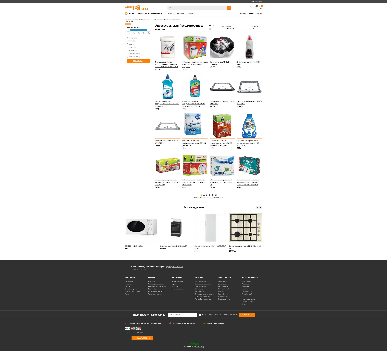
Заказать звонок (142, 338)
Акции (127, 294)
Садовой (221, 291)
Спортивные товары (248, 299)
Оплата (127, 286)
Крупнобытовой (247, 291)
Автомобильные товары (203, 299)
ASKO (131, 41)
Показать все (138, 61)
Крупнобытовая (223, 294)
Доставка (128, 284)
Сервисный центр (131, 289)
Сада (243, 296)
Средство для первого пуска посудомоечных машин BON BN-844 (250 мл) (249, 143)
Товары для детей (248, 301)
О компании (129, 281)
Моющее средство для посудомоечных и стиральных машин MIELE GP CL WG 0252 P (166, 64)
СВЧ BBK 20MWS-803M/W (134, 246)
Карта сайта (152, 289)
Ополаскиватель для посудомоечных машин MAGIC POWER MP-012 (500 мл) (193, 103)
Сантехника (199, 289)
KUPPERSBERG (134, 53)
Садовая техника (201, 286)
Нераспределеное (224, 299)
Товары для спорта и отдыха (204, 294)
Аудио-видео (246, 281)
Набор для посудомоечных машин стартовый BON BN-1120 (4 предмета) (195, 64)
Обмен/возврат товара (132, 291)
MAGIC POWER (134, 57)
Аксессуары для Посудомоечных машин (168, 19)
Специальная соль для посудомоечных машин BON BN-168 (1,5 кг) (194, 143)
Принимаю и (220, 315)
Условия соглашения (155, 294)
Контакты (151, 281)
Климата (245, 289)
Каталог (244, 304)
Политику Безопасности (230, 315)
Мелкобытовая (223, 296)
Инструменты (199, 291)
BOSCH (132, 47)
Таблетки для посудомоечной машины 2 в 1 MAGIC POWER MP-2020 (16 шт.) (167, 182)
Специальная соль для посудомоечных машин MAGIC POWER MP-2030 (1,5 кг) (221, 143)
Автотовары (222, 281)
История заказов (177, 289)
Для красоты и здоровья (203, 296)
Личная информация (178, 281)
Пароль (174, 284)
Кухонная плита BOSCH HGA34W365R (173, 246)
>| (216, 194)
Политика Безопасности (156, 291)
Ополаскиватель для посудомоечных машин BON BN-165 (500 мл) (167, 103)
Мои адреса (176, 286)
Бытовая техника (201, 281)
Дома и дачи (222, 284)
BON (131, 44)
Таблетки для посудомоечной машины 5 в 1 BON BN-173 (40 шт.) (221, 182)
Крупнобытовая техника (148, 19)
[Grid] (210, 25)
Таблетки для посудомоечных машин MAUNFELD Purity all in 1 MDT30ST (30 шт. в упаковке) (248, 182)
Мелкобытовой (247, 294)
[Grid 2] (213, 25)
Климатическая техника (203, 284)
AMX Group (200, 347)
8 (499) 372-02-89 (174, 266)
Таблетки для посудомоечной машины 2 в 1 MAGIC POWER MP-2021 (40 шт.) (194, 182)
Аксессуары (135, 19)
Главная (127, 19)
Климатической (223, 289)
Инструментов (223, 286)
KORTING (132, 50)
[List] (210, 29)
